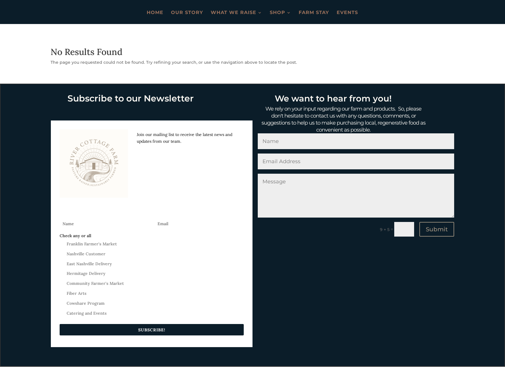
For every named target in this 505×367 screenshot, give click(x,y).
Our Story (187, 13)
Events (347, 13)
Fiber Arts (77, 293)
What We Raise (233, 13)
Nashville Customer (86, 253)
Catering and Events (87, 313)
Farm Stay (314, 13)
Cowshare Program (86, 303)
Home (155, 13)
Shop (277, 13)
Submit (437, 229)
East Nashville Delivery (89, 263)
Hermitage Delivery (86, 273)
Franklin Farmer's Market (92, 244)
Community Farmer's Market (95, 283)
